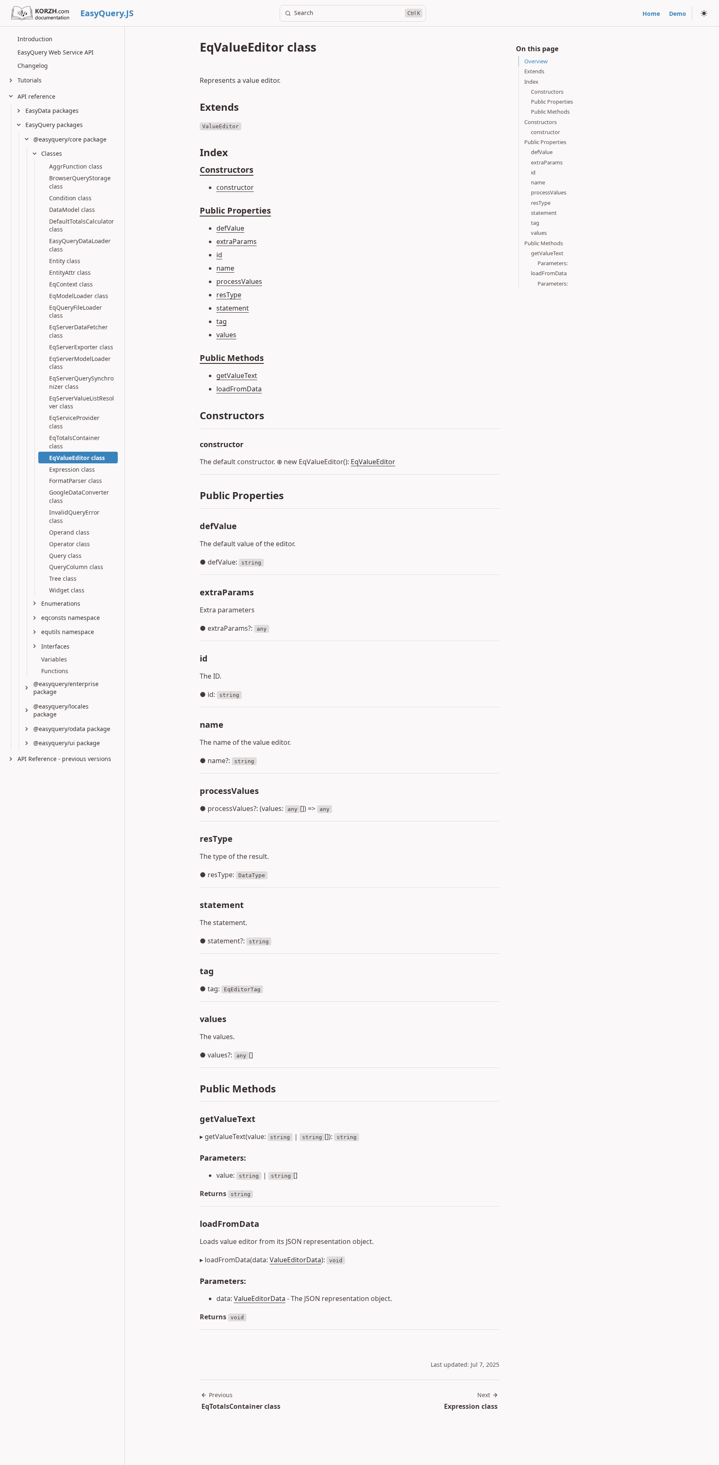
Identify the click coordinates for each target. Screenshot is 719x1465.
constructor (235, 187)
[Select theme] (704, 13)
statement (232, 308)
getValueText (236, 375)
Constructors (226, 169)
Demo (677, 13)
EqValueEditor (373, 461)
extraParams (236, 241)
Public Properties (235, 210)
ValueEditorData (295, 1259)
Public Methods (232, 357)
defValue (230, 228)
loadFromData (239, 388)
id (219, 254)
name (225, 268)
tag (221, 321)
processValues (239, 281)
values (226, 334)
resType (228, 294)
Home (651, 13)
